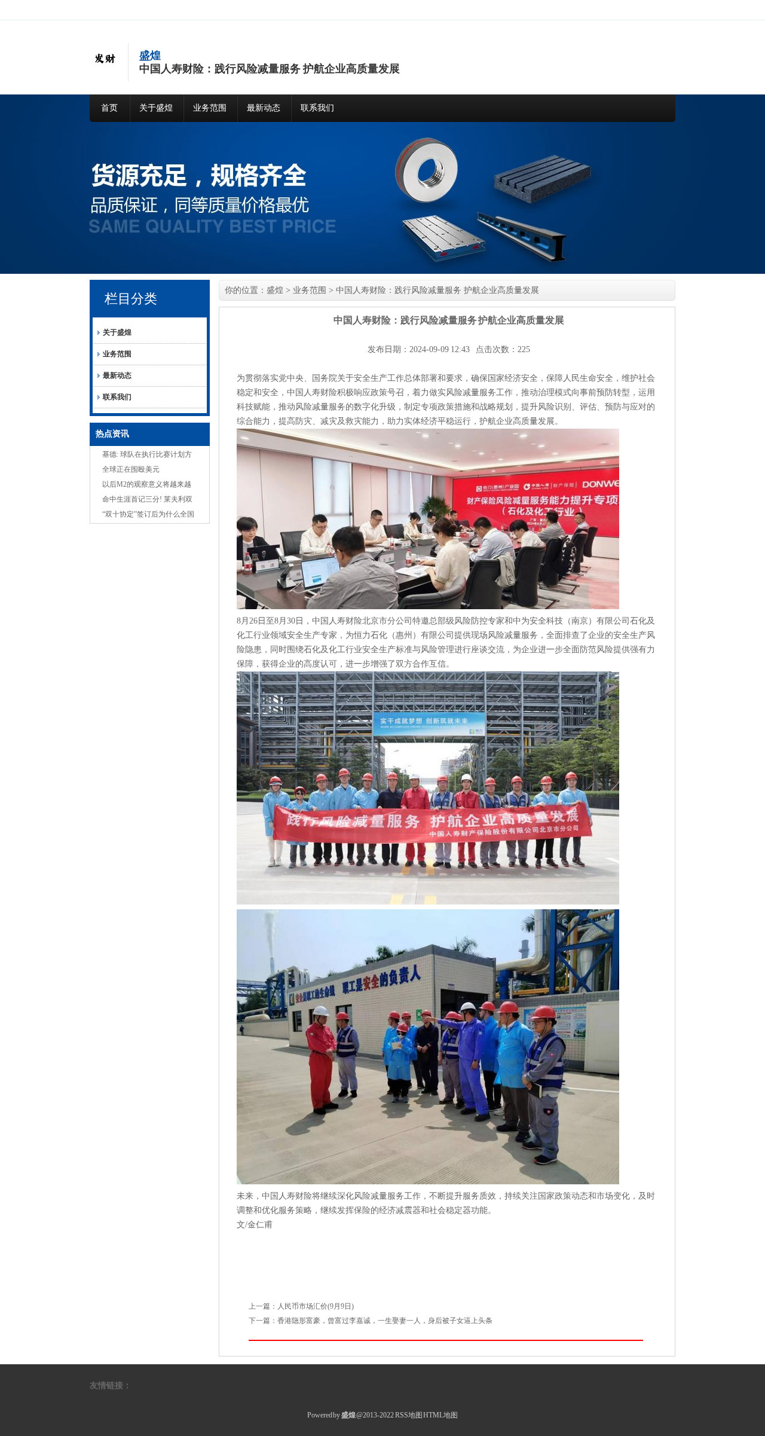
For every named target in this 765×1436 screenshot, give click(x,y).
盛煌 (275, 290)
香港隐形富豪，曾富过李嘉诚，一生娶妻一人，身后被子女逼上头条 (384, 1320)
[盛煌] (105, 70)
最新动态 (263, 107)
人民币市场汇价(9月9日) (315, 1306)
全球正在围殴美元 (131, 469)
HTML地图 (440, 1415)
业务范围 (210, 107)
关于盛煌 (156, 107)
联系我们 (317, 107)
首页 (109, 107)
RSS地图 (409, 1415)
